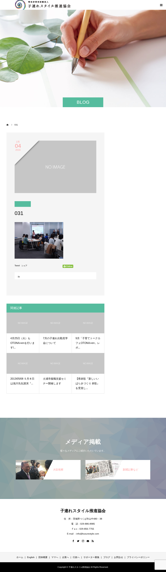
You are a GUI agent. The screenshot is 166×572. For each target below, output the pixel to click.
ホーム (19, 557)
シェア (24, 266)
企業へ (65, 557)
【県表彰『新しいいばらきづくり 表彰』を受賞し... (88, 383)
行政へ (76, 557)
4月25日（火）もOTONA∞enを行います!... (22, 343)
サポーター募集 (91, 557)
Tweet (17, 266)
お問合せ (118, 557)
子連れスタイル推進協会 (83, 510)
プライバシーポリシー (138, 557)
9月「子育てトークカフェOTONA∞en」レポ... (88, 343)
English (31, 557)
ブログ (106, 557)
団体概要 (42, 557)
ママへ (54, 557)
